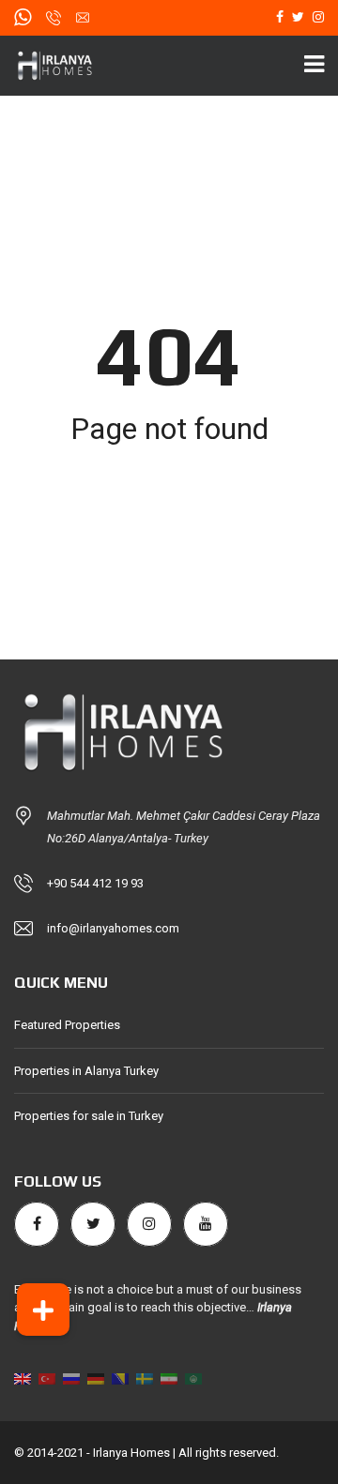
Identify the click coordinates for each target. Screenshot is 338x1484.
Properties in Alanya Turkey (86, 1071)
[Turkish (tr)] (46, 1377)
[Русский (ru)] (71, 1377)
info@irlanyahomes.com (113, 928)
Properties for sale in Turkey (88, 1116)
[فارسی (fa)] (169, 1377)
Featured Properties (67, 1025)
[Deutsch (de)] (95, 1377)
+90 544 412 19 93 (95, 883)
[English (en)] (22, 1377)
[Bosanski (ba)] (120, 1377)
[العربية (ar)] (193, 1377)
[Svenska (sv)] (144, 1377)
